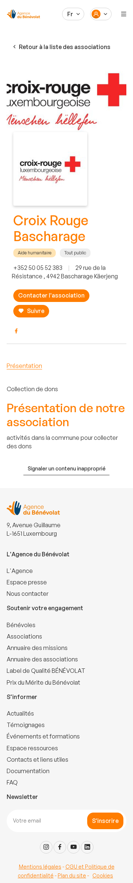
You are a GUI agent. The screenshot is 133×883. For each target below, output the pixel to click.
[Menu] (123, 14)
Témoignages (26, 725)
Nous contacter (27, 593)
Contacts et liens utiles (37, 759)
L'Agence (20, 570)
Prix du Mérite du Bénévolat (43, 682)
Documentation (28, 771)
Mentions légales (40, 866)
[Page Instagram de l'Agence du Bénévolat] (46, 847)
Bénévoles (21, 625)
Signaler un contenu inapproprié (67, 468)
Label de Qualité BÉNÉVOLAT (46, 670)
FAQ (12, 782)
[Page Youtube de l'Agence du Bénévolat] (73, 847)
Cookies (102, 875)
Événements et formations (43, 736)
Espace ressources (32, 748)
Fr (70, 14)
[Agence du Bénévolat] (22, 14)
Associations (24, 636)
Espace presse (27, 582)
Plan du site (72, 875)
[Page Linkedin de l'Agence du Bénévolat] (87, 847)
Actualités (20, 713)
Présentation (24, 365)
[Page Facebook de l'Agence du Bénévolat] (60, 847)
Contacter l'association (51, 295)
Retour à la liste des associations (64, 47)
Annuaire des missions (37, 647)
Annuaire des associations (42, 659)
